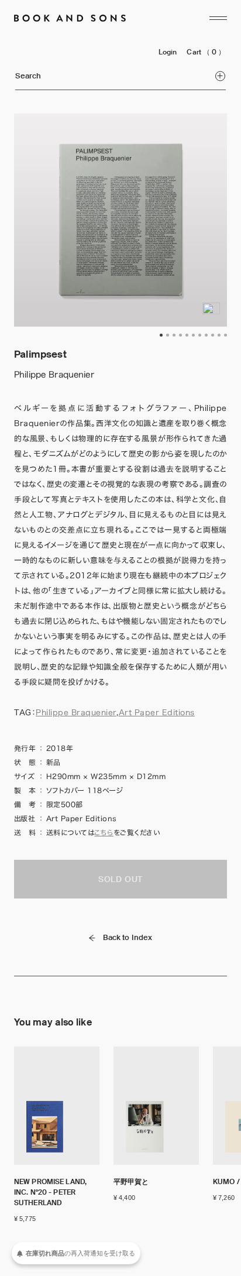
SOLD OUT (120, 879)
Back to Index (128, 937)
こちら (103, 832)
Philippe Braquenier (76, 712)
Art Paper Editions (157, 712)
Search (28, 76)
